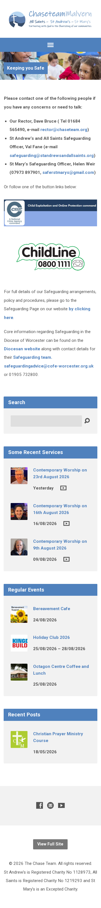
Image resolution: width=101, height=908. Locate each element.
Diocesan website (22, 348)
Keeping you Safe (25, 68)
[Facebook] (39, 805)
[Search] (87, 421)
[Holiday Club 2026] (19, 647)
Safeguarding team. (32, 357)
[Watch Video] (63, 488)
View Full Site (50, 844)
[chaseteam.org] (50, 805)
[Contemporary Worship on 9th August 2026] (19, 551)
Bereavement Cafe (51, 608)
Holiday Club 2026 (51, 637)
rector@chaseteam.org (63, 129)
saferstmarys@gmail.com (68, 172)
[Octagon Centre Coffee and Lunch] (19, 676)
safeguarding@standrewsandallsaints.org (52, 155)
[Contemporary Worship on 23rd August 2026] (19, 480)
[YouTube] (61, 805)
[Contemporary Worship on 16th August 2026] (19, 516)
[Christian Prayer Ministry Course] (19, 744)
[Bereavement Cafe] (19, 618)
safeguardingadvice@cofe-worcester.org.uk (48, 366)
